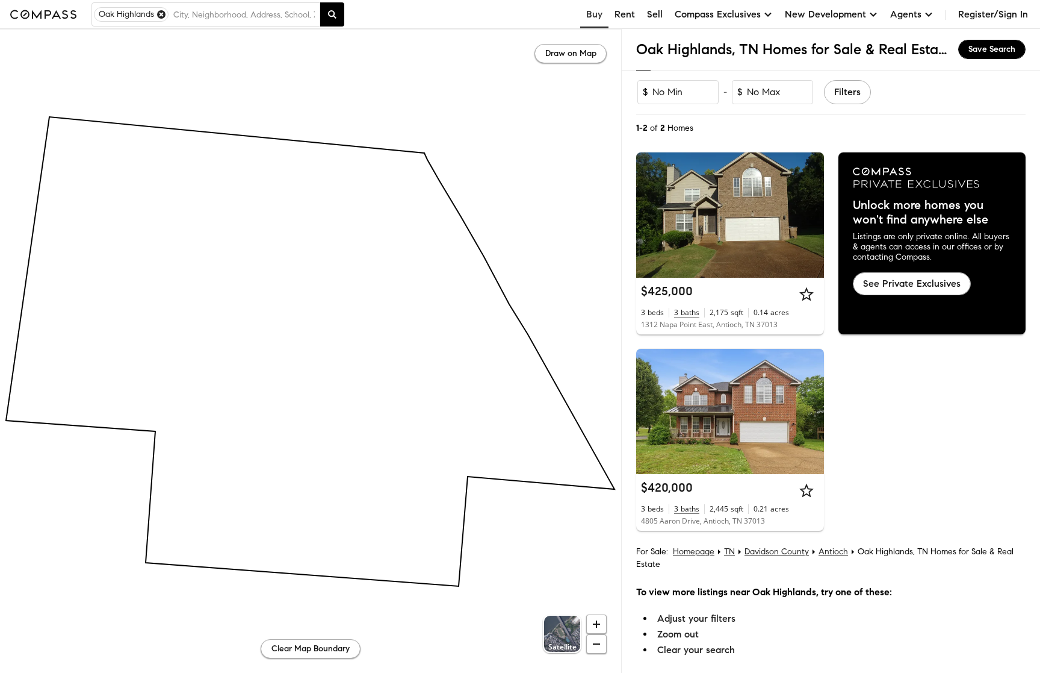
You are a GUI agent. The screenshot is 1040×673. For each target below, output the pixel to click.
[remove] (161, 14)
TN (729, 551)
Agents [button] (905, 14)
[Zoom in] (596, 624)
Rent (624, 14)
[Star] (806, 294)
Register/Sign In (993, 14)
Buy (594, 14)
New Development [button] (825, 14)
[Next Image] (809, 215)
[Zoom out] (596, 644)
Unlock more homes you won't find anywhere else (920, 212)
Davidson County (776, 551)
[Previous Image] (650, 215)
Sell (655, 14)
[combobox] (244, 14)
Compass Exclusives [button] (718, 14)
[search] (332, 14)
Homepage (693, 551)
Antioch (833, 551)
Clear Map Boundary (310, 648)
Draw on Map (570, 53)
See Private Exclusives (912, 283)
